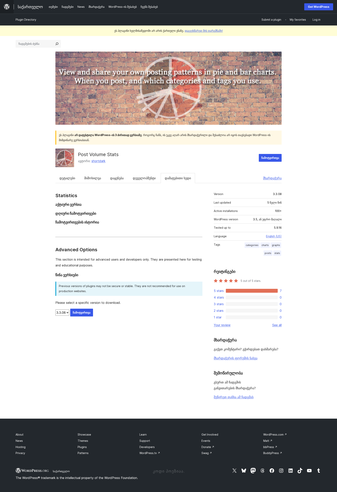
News (19, 440)
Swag (206, 453)
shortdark (98, 161)
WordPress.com (275, 434)
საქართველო (61, 471)
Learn (143, 434)
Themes (83, 440)
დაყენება (117, 178)
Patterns (83, 453)
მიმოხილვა (92, 178)
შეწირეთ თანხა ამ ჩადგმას (234, 397)
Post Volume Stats (98, 154)
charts (265, 245)
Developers (147, 447)
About (19, 434)
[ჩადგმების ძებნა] (57, 44)
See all (277, 325)
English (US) (274, 236)
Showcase (84, 434)
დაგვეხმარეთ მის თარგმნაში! (204, 30)
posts (268, 253)
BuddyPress (272, 453)
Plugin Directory (26, 19)
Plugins (82, 447)
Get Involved (209, 434)
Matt (267, 440)
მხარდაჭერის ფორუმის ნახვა (235, 358)
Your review (222, 325)
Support (144, 440)
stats (277, 253)
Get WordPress (318, 6)
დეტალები (67, 178)
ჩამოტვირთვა (270, 157)
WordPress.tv (149, 453)
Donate (207, 447)
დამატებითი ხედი (178, 178)
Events (205, 440)
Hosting (21, 447)
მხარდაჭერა (272, 178)
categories (252, 245)
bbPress (270, 447)
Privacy (20, 453)
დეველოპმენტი (144, 178)
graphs (276, 245)
